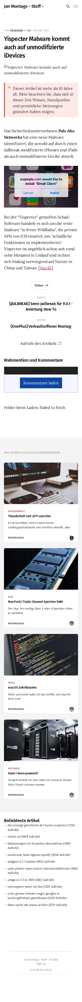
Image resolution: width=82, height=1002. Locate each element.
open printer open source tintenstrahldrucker (39, 868)
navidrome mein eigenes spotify (29, 855)
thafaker (16, 30)
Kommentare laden (41, 382)
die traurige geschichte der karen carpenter (37, 825)
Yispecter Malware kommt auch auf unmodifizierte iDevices (37, 47)
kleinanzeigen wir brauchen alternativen (35, 843)
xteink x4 (14, 836)
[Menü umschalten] (76, 6)
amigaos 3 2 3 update (22, 861)
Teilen (38, 285)
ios (29, 30)
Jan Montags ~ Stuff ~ (24, 6)
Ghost (48, 969)
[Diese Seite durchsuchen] (68, 6)
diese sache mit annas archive (28, 905)
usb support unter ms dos (25, 886)
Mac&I (46, 267)
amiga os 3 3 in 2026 (21, 880)
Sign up (41, 963)
